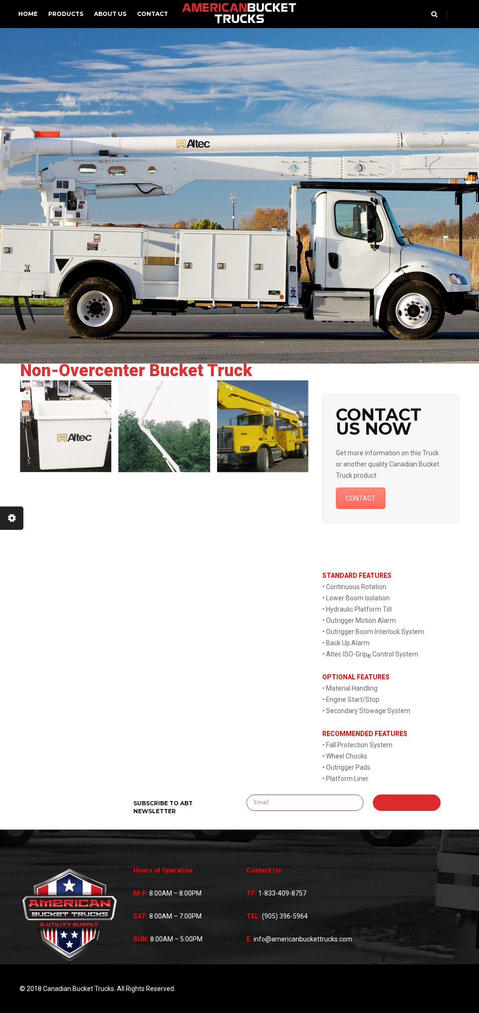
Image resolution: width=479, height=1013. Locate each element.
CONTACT (361, 498)
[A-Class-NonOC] (164, 426)
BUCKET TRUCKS (239, 14)
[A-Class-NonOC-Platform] (66, 426)
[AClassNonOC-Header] (263, 426)
